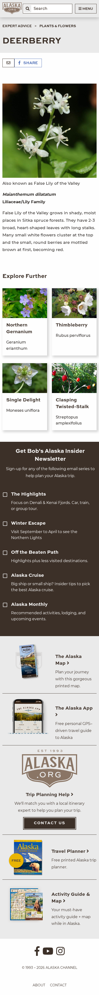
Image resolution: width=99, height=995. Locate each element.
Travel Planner (69, 851)
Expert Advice (17, 26)
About (39, 985)
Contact (58, 985)
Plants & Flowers (57, 26)
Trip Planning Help (48, 794)
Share (30, 63)
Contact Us (49, 823)
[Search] (27, 8)
